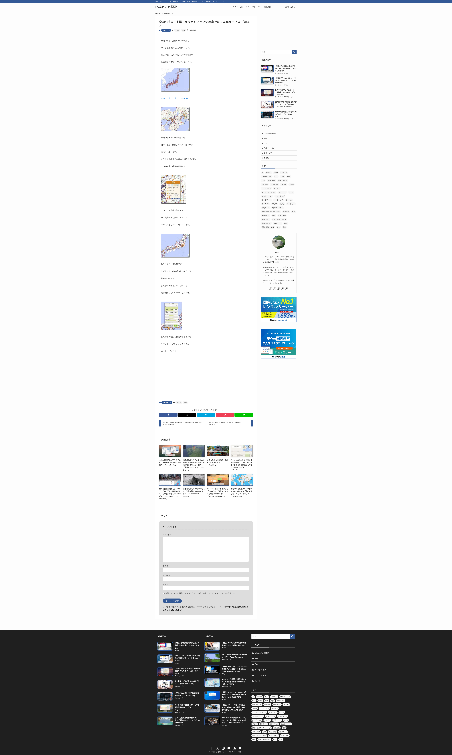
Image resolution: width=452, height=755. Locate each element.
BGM (276, 173)
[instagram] (278, 288)
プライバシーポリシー (236, 752)
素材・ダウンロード (279, 219)
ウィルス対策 (266, 188)
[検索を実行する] (294, 52)
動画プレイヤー (277, 208)
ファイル (289, 200)
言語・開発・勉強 (268, 227)
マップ (177, 30)
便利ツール (265, 208)
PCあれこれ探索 (166, 6)
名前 (165, 566)
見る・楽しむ (266, 223)
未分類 (266, 158)
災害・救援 (282, 215)
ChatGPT (283, 173)
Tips (265, 143)
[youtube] (282, 288)
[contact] (286, 288)
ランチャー (291, 204)
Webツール (271, 180)
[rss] (234, 748)
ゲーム (291, 192)
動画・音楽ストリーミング (271, 212)
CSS (276, 177)
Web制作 (265, 184)
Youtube (283, 184)
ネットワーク (266, 200)
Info (265, 138)
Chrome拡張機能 (270, 133)
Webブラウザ (282, 180)
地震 (293, 212)
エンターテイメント (269, 192)
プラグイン (265, 204)
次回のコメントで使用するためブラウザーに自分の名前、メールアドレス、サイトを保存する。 (200, 593)
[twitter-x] (274, 288)
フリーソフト (269, 153)
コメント (167, 535)
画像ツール (265, 219)
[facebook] (270, 288)
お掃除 (291, 184)
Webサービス (166, 30)
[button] (168, 415)
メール (166, 575)
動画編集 (286, 212)
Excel (282, 177)
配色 (278, 227)
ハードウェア (278, 200)
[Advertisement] (206, 377)
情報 (183, 30)
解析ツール (277, 223)
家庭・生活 (265, 215)
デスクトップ (280, 196)
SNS (288, 177)
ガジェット (282, 192)
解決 (285, 223)
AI (262, 173)
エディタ (277, 188)
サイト (165, 584)
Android (268, 173)
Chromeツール (267, 177)
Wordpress (274, 184)
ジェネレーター (267, 196)
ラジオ (282, 204)
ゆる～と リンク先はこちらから (174, 98)
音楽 (284, 227)
